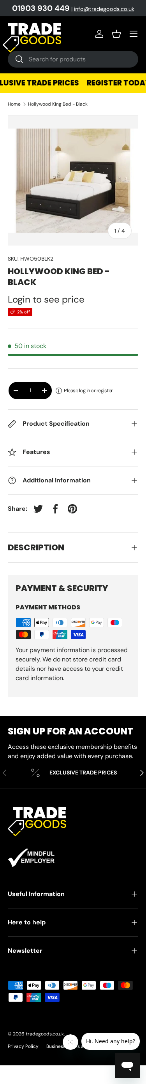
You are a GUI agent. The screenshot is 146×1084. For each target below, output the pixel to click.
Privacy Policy (23, 1046)
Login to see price (46, 299)
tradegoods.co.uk (45, 1034)
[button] (116, 33)
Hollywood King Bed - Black (58, 104)
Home (14, 104)
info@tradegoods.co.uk (104, 8)
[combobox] (73, 59)
